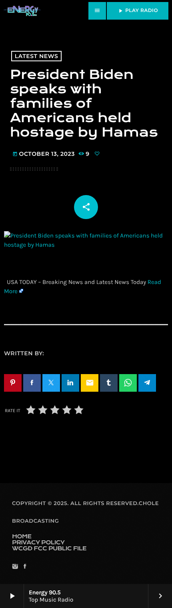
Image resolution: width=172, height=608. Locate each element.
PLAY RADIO (137, 11)
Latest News (36, 56)
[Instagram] (15, 567)
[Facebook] (25, 567)
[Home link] (22, 11)
